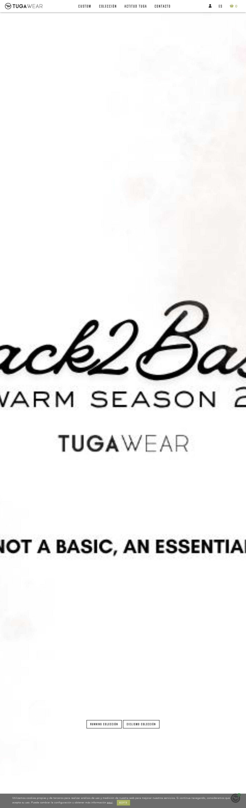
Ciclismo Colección (141, 724)
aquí (110, 802)
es (221, 6)
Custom (84, 6)
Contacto (163, 6)
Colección (108, 6)
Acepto (123, 802)
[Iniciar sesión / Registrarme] (210, 6)
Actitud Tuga (136, 6)
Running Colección (104, 724)
